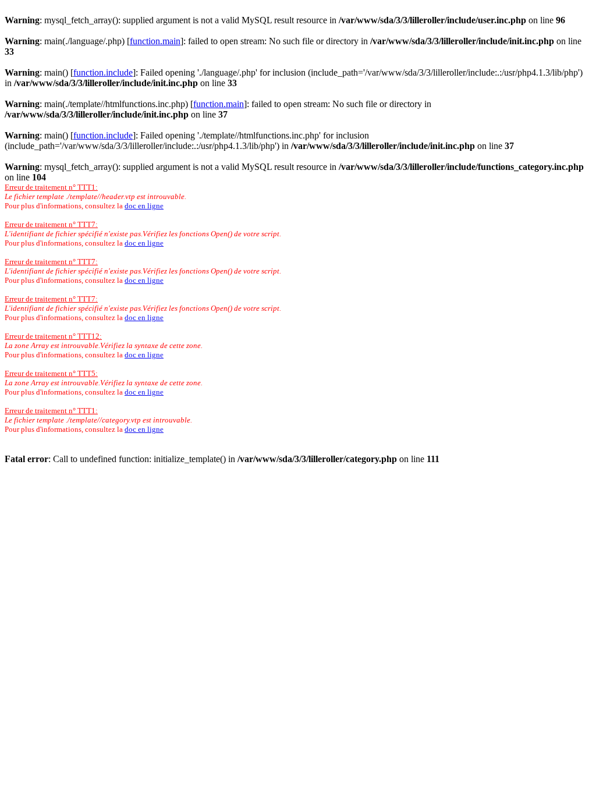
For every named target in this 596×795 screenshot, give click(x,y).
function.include (103, 72)
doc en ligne (144, 205)
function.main (155, 41)
